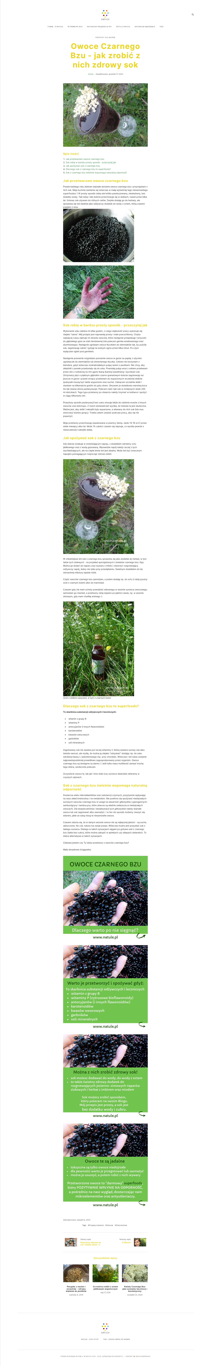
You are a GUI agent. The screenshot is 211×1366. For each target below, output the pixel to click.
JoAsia (90, 74)
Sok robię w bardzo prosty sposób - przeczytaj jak (91, 162)
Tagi (161, 27)
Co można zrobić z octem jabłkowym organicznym (105, 1288)
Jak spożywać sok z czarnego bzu (83, 166)
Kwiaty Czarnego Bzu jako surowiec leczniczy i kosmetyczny (134, 1289)
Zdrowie (109, 1225)
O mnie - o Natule (55, 27)
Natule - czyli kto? (90, 1339)
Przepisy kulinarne (105, 37)
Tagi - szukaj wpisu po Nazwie (116, 1339)
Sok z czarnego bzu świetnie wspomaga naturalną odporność (96, 172)
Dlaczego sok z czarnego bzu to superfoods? (88, 169)
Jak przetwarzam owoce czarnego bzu (85, 159)
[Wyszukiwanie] (193, 15)
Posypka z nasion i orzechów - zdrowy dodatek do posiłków (76, 1289)
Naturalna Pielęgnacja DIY (99, 27)
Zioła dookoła (121, 1225)
